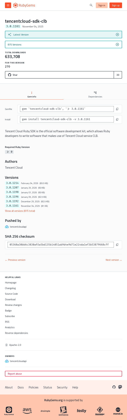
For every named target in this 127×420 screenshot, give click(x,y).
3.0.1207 (12, 187)
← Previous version (15, 260)
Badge (8, 310)
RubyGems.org (53, 400)
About (9, 387)
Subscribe (10, 316)
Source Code (11, 294)
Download (10, 299)
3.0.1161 (12, 205)
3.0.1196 (12, 196)
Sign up (116, 5)
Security (62, 387)
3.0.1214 (12, 183)
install (7, 119)
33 (117, 75)
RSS (7, 322)
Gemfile (8, 109)
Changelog (10, 288)
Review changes (13, 305)
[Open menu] (8, 5)
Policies (33, 387)
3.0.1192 (12, 201)
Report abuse (15, 374)
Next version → (114, 260)
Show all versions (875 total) (20, 211)
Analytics (10, 327)
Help (75, 387)
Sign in (101, 5)
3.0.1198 (12, 192)
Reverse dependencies (16, 333)
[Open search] (91, 5)
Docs (21, 387)
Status (47, 387)
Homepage (10, 282)
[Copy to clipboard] (117, 109)
